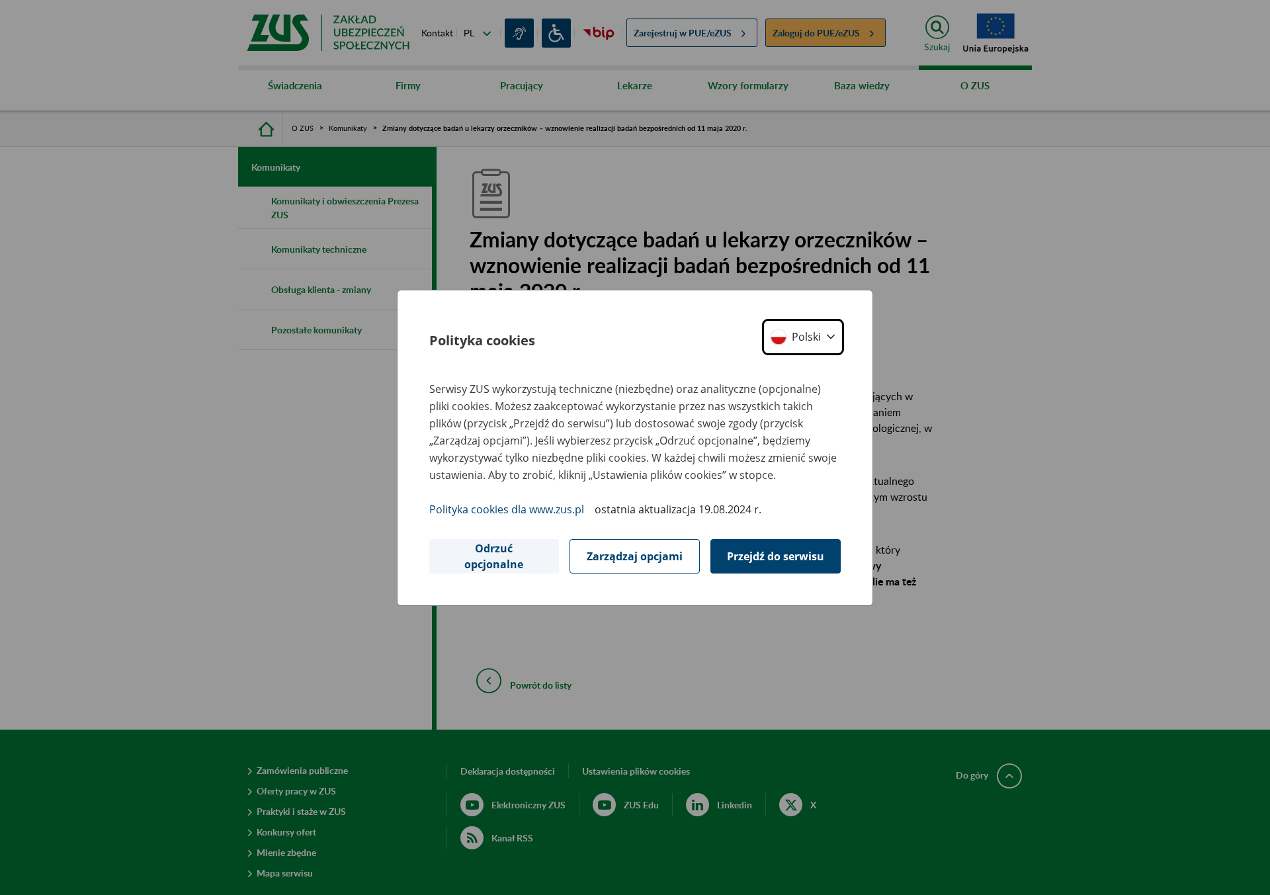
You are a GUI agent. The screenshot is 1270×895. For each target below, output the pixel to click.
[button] (803, 337)
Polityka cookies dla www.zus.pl (506, 509)
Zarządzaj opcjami (635, 556)
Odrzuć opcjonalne (493, 556)
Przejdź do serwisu (775, 556)
